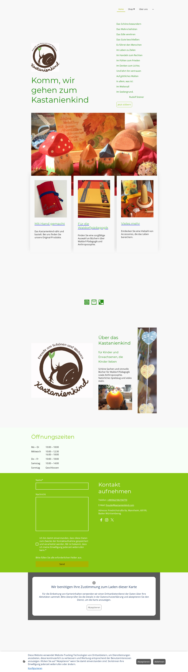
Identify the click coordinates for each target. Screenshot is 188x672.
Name (39, 480)
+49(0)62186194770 (117, 499)
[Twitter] (112, 520)
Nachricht (41, 494)
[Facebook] (101, 520)
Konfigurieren (35, 668)
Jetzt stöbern (124, 104)
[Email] (94, 302)
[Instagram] (86, 302)
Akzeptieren (94, 607)
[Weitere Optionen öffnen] (153, 9)
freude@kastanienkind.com (120, 505)
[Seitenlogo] (51, 15)
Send (62, 564)
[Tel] (101, 302)
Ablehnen (159, 661)
